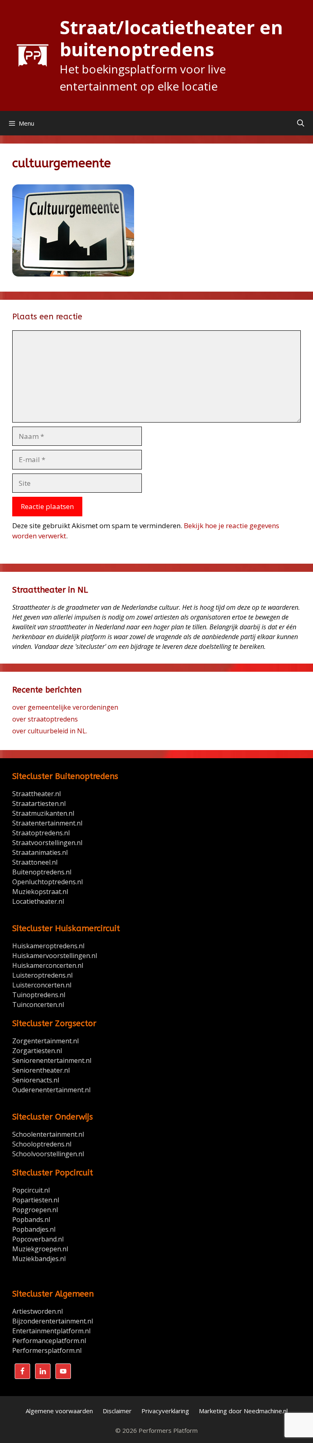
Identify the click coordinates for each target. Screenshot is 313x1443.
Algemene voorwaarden (59, 1411)
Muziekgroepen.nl (40, 1248)
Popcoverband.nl (38, 1239)
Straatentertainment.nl (47, 823)
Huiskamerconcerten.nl (48, 965)
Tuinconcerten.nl (38, 1004)
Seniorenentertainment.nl (51, 1060)
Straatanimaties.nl (40, 852)
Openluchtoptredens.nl (47, 881)
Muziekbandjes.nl (39, 1258)
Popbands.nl (31, 1219)
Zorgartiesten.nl (37, 1050)
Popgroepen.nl (35, 1209)
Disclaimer (117, 1411)
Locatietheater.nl (38, 901)
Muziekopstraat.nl (40, 891)
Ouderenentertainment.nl (51, 1089)
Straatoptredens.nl (41, 832)
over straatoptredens (45, 719)
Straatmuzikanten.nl (43, 813)
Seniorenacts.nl (35, 1080)
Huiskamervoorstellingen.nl (55, 955)
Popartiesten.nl (35, 1199)
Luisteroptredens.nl (42, 975)
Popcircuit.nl (31, 1190)
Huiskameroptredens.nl (49, 945)
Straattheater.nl (36, 793)
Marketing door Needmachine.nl (243, 1411)
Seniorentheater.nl (41, 1070)
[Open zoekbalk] (300, 123)
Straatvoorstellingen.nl (47, 842)
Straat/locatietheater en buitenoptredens (171, 38)
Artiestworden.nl (37, 1311)
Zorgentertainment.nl (45, 1040)
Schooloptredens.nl (41, 1144)
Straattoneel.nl (34, 862)
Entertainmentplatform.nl (51, 1330)
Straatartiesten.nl (39, 803)
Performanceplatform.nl (49, 1340)
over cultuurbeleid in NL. (49, 730)
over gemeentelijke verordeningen (65, 707)
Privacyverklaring (165, 1411)
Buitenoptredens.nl (41, 872)
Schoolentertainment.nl (48, 1134)
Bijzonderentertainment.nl (52, 1321)
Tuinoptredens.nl (38, 994)
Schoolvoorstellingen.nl (48, 1153)
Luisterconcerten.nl (41, 984)
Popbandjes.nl (33, 1229)
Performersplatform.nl (47, 1350)
